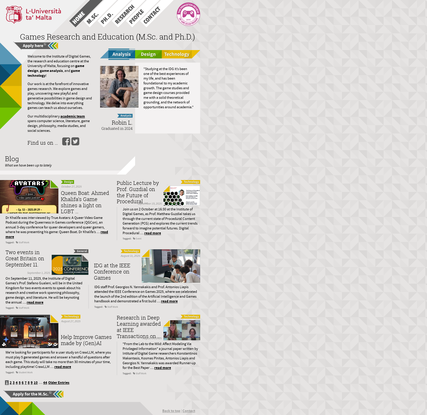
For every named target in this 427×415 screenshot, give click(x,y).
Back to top (171, 410)
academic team (72, 116)
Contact (188, 410)
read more (152, 233)
